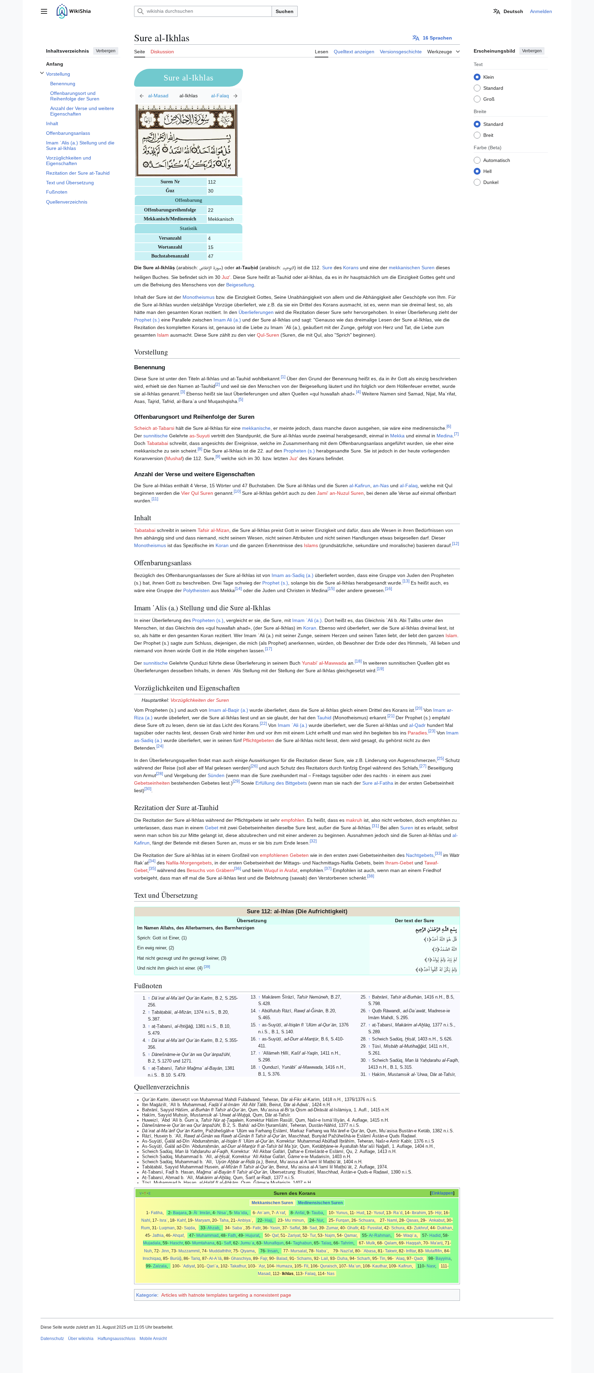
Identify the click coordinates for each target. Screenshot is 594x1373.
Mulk (370, 1243)
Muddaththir (220, 1251)
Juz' (226, 277)
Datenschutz (52, 1338)
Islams (311, 545)
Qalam (390, 1243)
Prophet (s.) (147, 320)
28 (159, 773)
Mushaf (174, 458)
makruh (354, 820)
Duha (342, 1258)
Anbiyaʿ (245, 1220)
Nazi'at (346, 1251)
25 (440, 758)
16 (388, 589)
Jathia (158, 1235)
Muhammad (207, 1235)
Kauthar (379, 1266)
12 (455, 544)
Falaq (310, 1273)
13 (406, 581)
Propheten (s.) (299, 451)
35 (152, 869)
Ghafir (352, 1227)
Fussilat (374, 1227)
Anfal (300, 1212)
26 (254, 766)
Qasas (412, 1220)
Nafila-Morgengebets (189, 862)
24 (159, 746)
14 (238, 589)
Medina (445, 435)
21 (390, 715)
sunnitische (155, 435)
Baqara (180, 1212)
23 (431, 731)
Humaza (284, 1266)
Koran (222, 545)
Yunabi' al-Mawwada (324, 663)
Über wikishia (81, 1338)
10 (237, 491)
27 (422, 766)
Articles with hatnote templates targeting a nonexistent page (226, 1295)
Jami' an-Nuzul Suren (340, 493)
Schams (304, 1258)
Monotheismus (198, 297)
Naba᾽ (322, 1251)
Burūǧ (176, 1258)
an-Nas (381, 485)
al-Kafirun (359, 485)
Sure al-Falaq (223, 96)
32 (313, 841)
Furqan (342, 1220)
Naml (392, 1220)
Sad (313, 1227)
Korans (351, 267)
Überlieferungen (256, 312)
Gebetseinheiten (152, 783)
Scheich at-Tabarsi (154, 428)
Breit (488, 135)
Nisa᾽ (222, 1212)
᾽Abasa (369, 1251)
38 (370, 876)
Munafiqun (274, 1243)
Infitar (411, 1251)
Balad (281, 1258)
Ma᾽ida (240, 1212)
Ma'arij (436, 1243)
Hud (360, 1212)
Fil (306, 1266)
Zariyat (294, 1235)
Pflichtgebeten (258, 740)
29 (236, 781)
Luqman (167, 1227)
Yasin (275, 1227)
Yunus (342, 1212)
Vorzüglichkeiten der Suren (199, 700)
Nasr (431, 1266)
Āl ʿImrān (202, 1212)
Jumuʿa (247, 1243)
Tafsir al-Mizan (213, 530)
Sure (327, 267)
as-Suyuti (199, 435)
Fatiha (157, 1212)
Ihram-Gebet (399, 862)
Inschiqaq (152, 1258)
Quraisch (328, 1266)
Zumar (332, 1227)
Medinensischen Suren (320, 1202)
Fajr (263, 1258)
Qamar (350, 1235)
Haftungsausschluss (116, 1338)
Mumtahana (203, 1243)
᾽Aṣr (261, 1266)
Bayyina (443, 1258)
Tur (313, 1235)
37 (327, 869)
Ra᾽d (398, 1212)
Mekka (397, 435)
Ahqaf (178, 1235)
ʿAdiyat (188, 1266)
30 (147, 788)
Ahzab (213, 1227)
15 (331, 589)
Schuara (366, 1220)
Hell (487, 171)
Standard (493, 87)
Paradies (417, 732)
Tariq (195, 1258)
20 (418, 708)
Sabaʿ (237, 1227)
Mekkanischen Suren (272, 1202)
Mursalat (298, 1251)
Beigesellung (240, 284)
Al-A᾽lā (215, 1258)
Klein (488, 76)
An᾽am (263, 1212)
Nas (330, 1273)
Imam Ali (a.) (227, 320)
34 (151, 861)
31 (375, 826)
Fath (232, 1235)
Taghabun (302, 1243)
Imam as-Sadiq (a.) (293, 575)
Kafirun (405, 1266)
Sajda (189, 1227)
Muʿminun (294, 1220)
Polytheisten (196, 590)
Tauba (317, 1212)
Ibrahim (419, 1212)
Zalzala (160, 1266)
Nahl (145, 1220)
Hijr (438, 1212)
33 (438, 853)
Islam (163, 335)
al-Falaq (409, 485)
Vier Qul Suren (197, 493)
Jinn (165, 1251)
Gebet (211, 827)
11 (155, 499)
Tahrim (347, 1243)
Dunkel (490, 182)
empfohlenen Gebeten (284, 855)
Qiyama (247, 1251)
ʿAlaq (400, 1258)
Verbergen (106, 50)
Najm (330, 1235)
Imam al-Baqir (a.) (228, 710)
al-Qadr (417, 725)
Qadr (418, 1258)
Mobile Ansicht (153, 1338)
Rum (145, 1227)
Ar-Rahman (379, 1235)
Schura (398, 1227)
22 (263, 723)
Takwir (391, 1251)
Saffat (294, 1227)
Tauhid (324, 717)
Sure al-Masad (153, 96)
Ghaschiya (241, 1258)
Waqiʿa (410, 1235)
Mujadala (152, 1243)
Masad (264, 1273)
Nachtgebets (419, 855)
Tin (382, 1258)
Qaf (275, 1235)
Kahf (181, 1220)
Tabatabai (157, 443)
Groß (489, 98)
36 (237, 869)
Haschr (176, 1243)
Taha (224, 1220)
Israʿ (164, 1220)
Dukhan (444, 1227)
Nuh (148, 1251)
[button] (44, 11)
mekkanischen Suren (411, 267)
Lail (324, 1258)
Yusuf (379, 1212)
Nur (320, 1220)
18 (358, 661)
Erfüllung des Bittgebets (281, 783)
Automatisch (496, 160)
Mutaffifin (433, 1251)
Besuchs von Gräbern (210, 870)
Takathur (238, 1266)
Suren (406, 827)
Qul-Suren (268, 335)
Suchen (285, 11)
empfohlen (292, 820)
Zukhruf (421, 1227)
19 (380, 669)
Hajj (268, 1220)
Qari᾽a (212, 1266)
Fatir (257, 1227)
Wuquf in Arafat (280, 870)
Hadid (435, 1235)
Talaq (326, 1243)
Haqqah (413, 1243)
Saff (227, 1243)
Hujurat (252, 1235)
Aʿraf (280, 1212)
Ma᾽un (355, 1266)
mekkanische (256, 428)
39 (207, 967)
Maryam (202, 1220)
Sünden (216, 775)
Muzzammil (189, 1251)
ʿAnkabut (436, 1220)
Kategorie (146, 1295)
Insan (272, 1251)
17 (268, 649)
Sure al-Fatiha (377, 783)
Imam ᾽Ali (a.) (307, 620)
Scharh (363, 1258)
